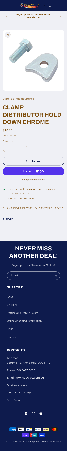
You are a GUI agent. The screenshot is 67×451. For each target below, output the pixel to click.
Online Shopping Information (24, 321)
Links (10, 329)
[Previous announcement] (6, 16)
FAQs (10, 297)
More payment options (33, 180)
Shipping (12, 305)
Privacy (11, 337)
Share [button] (9, 219)
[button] (7, 6)
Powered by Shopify (50, 442)
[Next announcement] (60, 16)
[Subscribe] (56, 275)
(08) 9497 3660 (25, 370)
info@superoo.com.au (29, 377)
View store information (20, 198)
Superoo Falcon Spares (27, 442)
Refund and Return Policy (22, 313)
